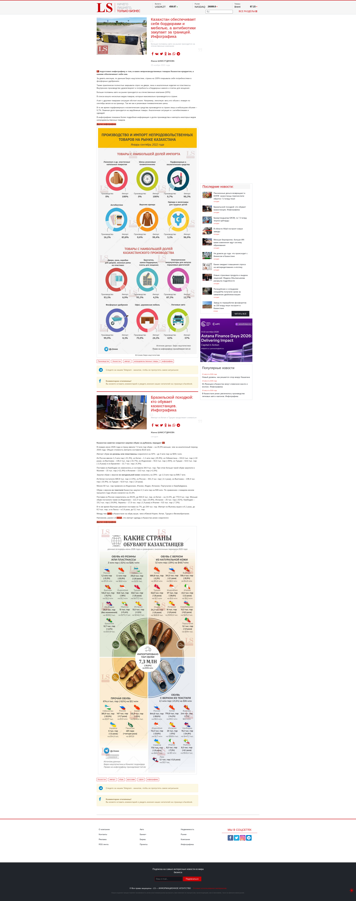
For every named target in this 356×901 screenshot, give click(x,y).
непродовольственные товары (146, 361)
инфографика (167, 361)
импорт (127, 361)
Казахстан (117, 361)
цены (109, 513)
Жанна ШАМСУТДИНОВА (162, 61)
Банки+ (143, 834)
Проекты (144, 844)
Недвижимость (187, 829)
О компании (104, 829)
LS (98, 71)
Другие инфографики (106, 124)
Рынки (183, 834)
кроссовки (131, 779)
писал (119, 518)
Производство (103, 361)
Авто (142, 829)
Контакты (103, 834)
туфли (141, 779)
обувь (121, 779)
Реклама (103, 839)
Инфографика (187, 844)
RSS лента (103, 844)
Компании (185, 839)
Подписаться (192, 879)
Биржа (143, 839)
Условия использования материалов (209, 888)
